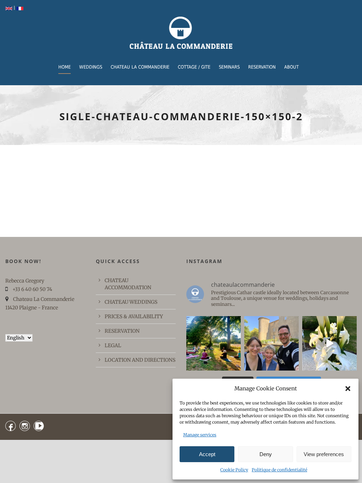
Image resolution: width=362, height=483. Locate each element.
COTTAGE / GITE (194, 67)
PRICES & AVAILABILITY (134, 316)
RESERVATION (262, 67)
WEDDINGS (90, 67)
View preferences (324, 454)
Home (64, 67)
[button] (347, 388)
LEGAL (113, 345)
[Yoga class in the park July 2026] (213, 343)
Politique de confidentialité (279, 469)
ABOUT (291, 67)
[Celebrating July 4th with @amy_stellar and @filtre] (271, 343)
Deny (265, 454)
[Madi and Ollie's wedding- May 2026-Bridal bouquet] (329, 343)
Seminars (229, 67)
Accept (207, 454)
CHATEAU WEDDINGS (131, 302)
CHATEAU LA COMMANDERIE (140, 67)
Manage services (199, 434)
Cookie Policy (234, 469)
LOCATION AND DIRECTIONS (140, 360)
